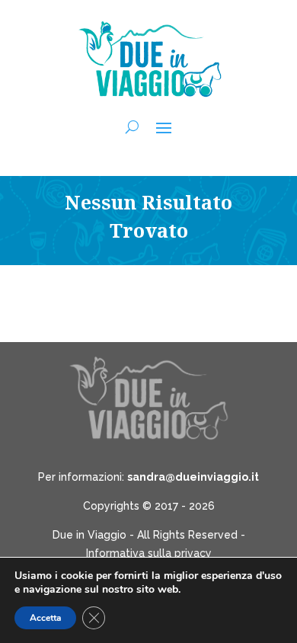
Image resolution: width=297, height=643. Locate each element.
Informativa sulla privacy (149, 553)
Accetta (45, 618)
